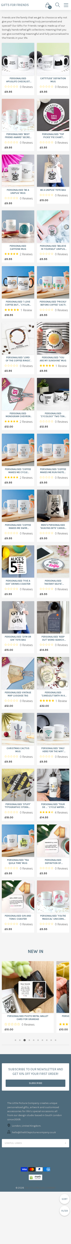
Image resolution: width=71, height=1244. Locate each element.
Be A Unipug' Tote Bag (53, 190)
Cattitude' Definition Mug (53, 80)
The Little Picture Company (40, 1187)
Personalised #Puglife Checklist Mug (18, 80)
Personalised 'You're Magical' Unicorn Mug (53, 917)
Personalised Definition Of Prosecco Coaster (53, 862)
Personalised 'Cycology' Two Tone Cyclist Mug (53, 415)
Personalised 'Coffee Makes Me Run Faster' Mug (53, 471)
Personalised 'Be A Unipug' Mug (18, 191)
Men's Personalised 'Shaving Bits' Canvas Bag (53, 527)
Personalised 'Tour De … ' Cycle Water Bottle (53, 806)
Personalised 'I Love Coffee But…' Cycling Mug (18, 303)
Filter (64, 1210)
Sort (65, 1199)
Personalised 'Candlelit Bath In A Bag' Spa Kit (53, 694)
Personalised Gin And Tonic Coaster (18, 917)
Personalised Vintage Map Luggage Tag (18, 694)
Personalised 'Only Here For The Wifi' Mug (53, 750)
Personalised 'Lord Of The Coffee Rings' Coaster (18, 359)
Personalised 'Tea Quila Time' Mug (18, 861)
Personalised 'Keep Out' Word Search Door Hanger (53, 638)
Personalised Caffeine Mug (18, 247)
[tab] (35, 1143)
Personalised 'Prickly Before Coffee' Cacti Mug (53, 303)
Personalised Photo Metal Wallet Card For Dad (27, 1018)
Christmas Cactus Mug (18, 750)
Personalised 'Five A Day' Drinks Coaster (18, 582)
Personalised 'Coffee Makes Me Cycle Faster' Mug (18, 471)
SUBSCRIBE (35, 1083)
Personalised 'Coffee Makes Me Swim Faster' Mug (18, 527)
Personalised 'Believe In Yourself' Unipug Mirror (53, 248)
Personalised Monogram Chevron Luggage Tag (18, 415)
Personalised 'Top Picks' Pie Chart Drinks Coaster (53, 136)
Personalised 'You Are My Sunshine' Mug (53, 359)
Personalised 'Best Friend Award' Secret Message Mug (18, 136)
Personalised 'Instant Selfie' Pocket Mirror (53, 582)
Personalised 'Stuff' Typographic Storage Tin (18, 806)
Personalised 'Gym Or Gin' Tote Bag (18, 638)
